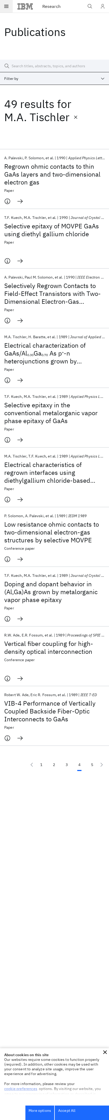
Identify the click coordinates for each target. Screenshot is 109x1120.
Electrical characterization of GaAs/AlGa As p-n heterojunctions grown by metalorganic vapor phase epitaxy (52, 353)
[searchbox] (54, 66)
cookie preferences (20, 1088)
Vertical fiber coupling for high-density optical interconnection (48, 647)
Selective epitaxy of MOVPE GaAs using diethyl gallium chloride (51, 230)
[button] (105, 1052)
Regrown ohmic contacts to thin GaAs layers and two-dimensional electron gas (52, 174)
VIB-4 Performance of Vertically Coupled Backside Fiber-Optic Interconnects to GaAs (50, 711)
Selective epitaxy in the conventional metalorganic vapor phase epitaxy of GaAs (51, 413)
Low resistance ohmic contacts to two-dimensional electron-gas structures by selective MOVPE (51, 532)
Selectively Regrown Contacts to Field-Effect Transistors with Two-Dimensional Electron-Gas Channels (52, 293)
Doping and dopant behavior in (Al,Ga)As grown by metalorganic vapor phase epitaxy (51, 592)
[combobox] (54, 78)
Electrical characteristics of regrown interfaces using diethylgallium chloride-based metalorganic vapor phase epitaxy (52, 472)
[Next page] (101, 765)
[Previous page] (32, 765)
